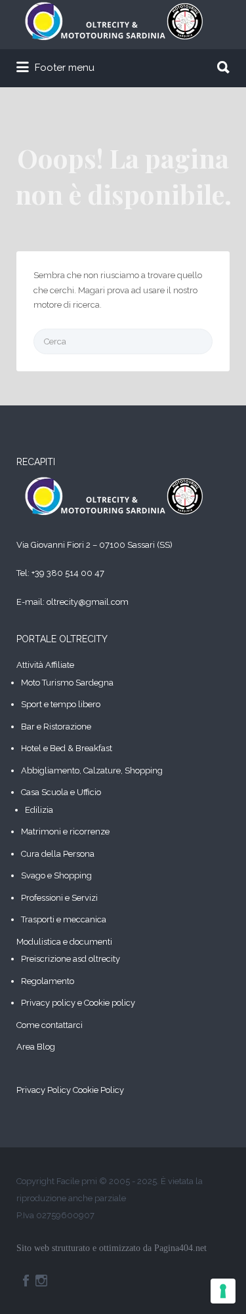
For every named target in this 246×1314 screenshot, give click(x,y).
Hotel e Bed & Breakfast (66, 748)
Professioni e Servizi (59, 898)
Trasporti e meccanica (63, 919)
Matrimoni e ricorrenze (65, 831)
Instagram (41, 1280)
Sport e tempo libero (60, 704)
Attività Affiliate (45, 665)
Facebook (26, 1280)
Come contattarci (49, 1025)
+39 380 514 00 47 (67, 573)
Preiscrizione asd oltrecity (70, 959)
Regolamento (47, 981)
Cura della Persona (57, 854)
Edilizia (39, 810)
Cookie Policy (98, 1090)
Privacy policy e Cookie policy (78, 1003)
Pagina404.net (180, 1248)
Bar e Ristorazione (56, 726)
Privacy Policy (43, 1090)
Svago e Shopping (56, 875)
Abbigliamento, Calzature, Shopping (92, 770)
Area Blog (35, 1047)
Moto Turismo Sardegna (67, 683)
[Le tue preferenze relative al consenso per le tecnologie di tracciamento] (223, 1291)
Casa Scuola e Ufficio (61, 792)
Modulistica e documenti (64, 942)
